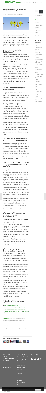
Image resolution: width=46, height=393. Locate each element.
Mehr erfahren (31, 389)
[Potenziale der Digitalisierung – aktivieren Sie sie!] (45, 196)
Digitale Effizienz (39, 74)
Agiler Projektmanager (21, 367)
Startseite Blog (38, 15)
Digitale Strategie (12, 318)
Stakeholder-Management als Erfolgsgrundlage (14, 309)
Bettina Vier (20, 14)
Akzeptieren (38, 389)
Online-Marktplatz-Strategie (37, 81)
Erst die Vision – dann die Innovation (39, 51)
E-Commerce (38, 30)
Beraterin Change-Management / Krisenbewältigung (22, 360)
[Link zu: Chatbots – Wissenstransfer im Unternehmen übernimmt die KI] (27, 341)
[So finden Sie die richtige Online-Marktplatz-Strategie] (1, 196)
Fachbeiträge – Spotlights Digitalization (21, 372)
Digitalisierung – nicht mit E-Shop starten (39, 66)
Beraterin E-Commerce (21, 365)
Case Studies (19, 380)
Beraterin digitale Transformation (22, 356)
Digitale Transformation (11, 14)
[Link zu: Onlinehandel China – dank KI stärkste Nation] (4, 341)
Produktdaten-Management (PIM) (38, 71)
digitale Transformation (20, 318)
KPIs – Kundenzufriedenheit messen (39, 91)
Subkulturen (11, 321)
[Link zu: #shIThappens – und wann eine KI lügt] (7, 341)
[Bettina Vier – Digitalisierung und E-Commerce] (12, 2)
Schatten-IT (16, 320)
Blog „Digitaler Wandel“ (21, 382)
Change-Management (20, 12)
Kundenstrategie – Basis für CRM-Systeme (39, 46)
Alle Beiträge (13, 12)
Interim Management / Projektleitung (38, 34)
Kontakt (18, 384)
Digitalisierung (5, 320)
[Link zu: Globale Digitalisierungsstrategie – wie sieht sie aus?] (14, 341)
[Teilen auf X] (13, 328)
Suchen (37, 9)
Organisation (11, 320)
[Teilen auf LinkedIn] (19, 328)
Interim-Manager (20, 369)
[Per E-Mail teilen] (26, 328)
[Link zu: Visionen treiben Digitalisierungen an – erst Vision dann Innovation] (24, 341)
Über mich (19, 375)
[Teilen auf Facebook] (6, 328)
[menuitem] (23, 2)
